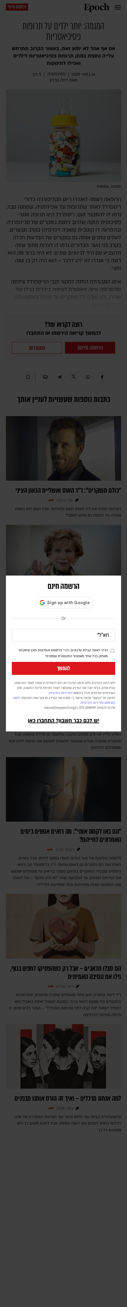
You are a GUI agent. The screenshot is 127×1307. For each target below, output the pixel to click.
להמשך (63, 668)
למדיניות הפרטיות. (60, 693)
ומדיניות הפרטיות (92, 703)
